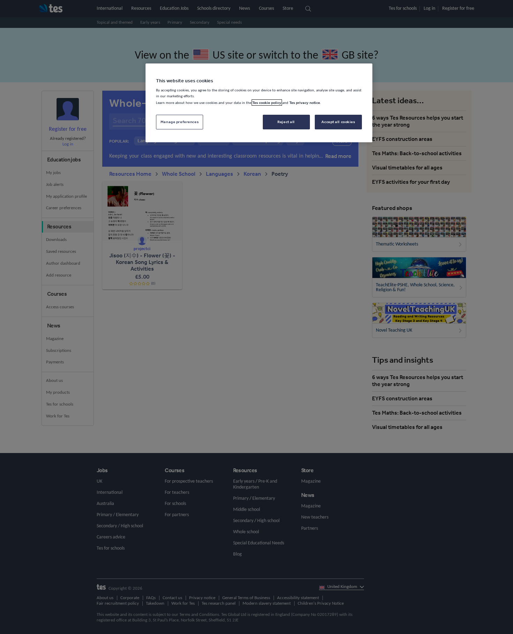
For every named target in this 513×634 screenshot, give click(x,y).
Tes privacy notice (304, 102)
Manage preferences (180, 121)
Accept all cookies (338, 121)
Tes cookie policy (266, 102)
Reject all (286, 121)
